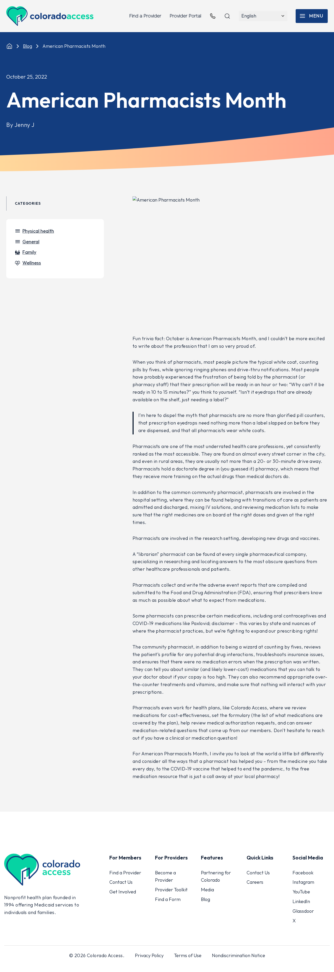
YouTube (301, 892)
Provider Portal (185, 16)
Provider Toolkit (171, 890)
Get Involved (122, 892)
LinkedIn (301, 901)
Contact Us (121, 882)
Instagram (303, 882)
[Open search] (227, 16)
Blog (27, 46)
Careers (255, 882)
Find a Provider (145, 16)
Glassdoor (303, 911)
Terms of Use (187, 955)
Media (207, 890)
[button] (312, 16)
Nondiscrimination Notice (238, 955)
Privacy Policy (149, 955)
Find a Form (168, 899)
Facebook (303, 873)
